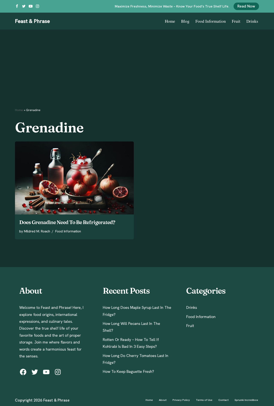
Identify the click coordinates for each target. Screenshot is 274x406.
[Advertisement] (137, 62)
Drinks (252, 21)
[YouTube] (46, 372)
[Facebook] (17, 6)
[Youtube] (31, 6)
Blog (185, 21)
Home (170, 21)
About (163, 400)
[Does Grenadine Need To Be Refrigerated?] (74, 177)
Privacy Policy (181, 400)
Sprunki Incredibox (246, 400)
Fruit (236, 21)
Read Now (246, 6)
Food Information (210, 21)
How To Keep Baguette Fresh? (128, 371)
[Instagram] (37, 6)
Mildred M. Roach (37, 231)
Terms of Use (204, 400)
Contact (223, 400)
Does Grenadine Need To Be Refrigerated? (67, 222)
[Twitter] (24, 6)
